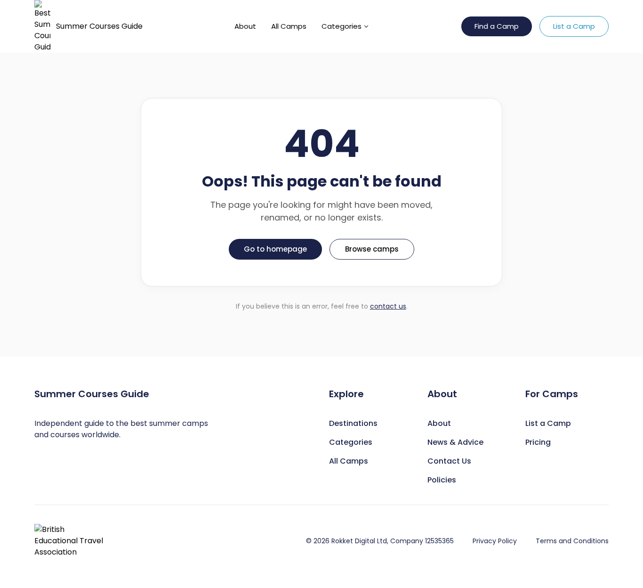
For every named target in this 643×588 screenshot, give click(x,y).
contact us (388, 306)
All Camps (288, 26)
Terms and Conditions (572, 541)
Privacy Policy (495, 541)
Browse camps (372, 249)
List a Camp (574, 26)
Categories (342, 26)
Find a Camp (496, 26)
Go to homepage (275, 249)
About (245, 26)
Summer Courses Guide (99, 26)
